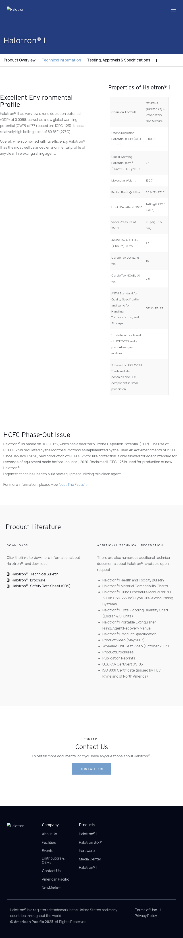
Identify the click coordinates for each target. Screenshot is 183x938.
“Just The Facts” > (73, 484)
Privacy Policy (146, 915)
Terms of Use (146, 909)
